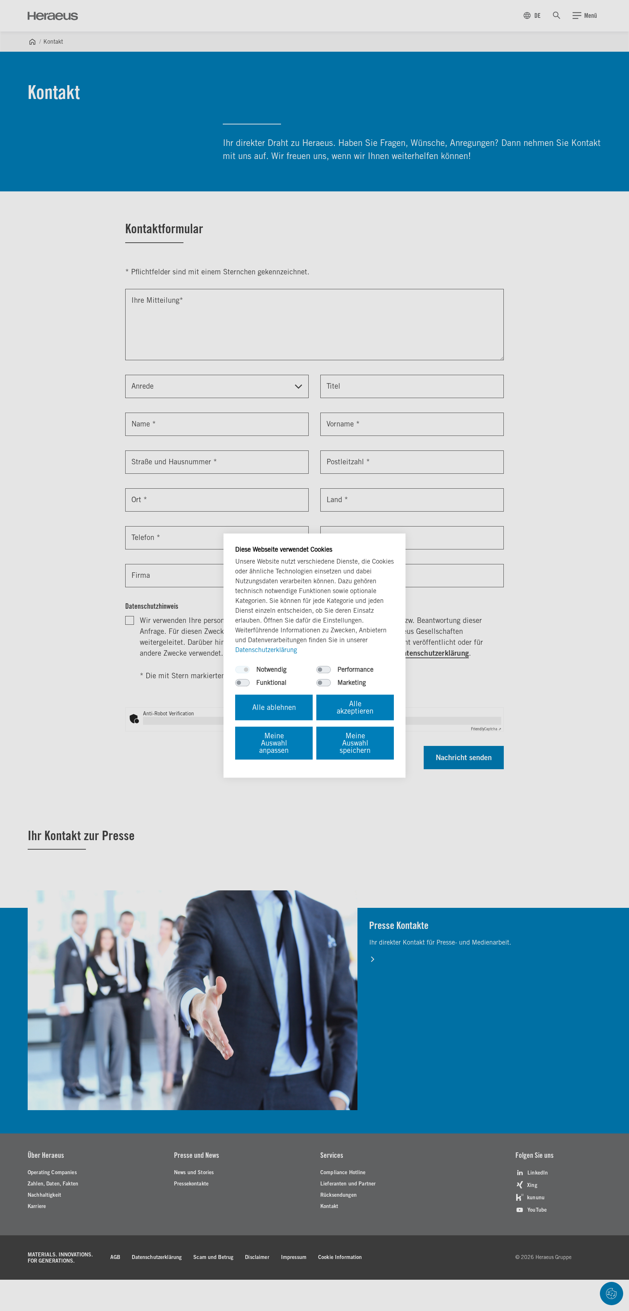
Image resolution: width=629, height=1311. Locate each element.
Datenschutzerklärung (266, 649)
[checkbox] (242, 669)
